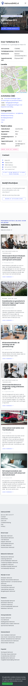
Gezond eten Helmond (7, 547)
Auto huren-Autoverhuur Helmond (11, 637)
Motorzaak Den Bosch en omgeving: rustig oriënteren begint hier (13, 387)
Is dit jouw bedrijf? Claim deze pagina (14, 173)
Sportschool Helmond (7, 625)
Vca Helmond (5, 620)
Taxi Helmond (5, 540)
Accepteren (7, 683)
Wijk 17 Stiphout (9, 165)
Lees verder (7, 276)
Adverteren (4, 519)
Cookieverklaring (6, 522)
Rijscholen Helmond (6, 536)
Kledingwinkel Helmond (7, 622)
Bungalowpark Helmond (8, 591)
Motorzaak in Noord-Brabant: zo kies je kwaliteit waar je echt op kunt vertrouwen (13, 258)
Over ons (3, 520)
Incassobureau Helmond (8, 656)
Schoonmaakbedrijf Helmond (9, 606)
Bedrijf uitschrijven (14, 198)
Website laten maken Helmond (10, 623)
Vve (2, 122)
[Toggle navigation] (25, 3)
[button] (14, 79)
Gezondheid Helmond (7, 543)
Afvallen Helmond (6, 545)
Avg (2, 524)
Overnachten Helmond (7, 587)
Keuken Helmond (6, 618)
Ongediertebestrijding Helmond (10, 660)
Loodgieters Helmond (7, 564)
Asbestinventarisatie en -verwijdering (11, 16)
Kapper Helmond (6, 541)
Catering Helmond (6, 559)
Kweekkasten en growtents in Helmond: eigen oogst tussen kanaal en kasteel (13, 303)
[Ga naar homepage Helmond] (10, 3)
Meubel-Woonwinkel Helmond (10, 580)
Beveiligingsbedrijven (7, 118)
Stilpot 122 (5, 23)
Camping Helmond (6, 585)
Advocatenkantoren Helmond (9, 641)
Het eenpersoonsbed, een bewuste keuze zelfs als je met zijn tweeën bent (13, 473)
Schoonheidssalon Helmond (9, 560)
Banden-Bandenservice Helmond (10, 639)
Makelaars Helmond (7, 608)
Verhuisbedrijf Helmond (8, 568)
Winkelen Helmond (6, 578)
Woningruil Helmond (7, 652)
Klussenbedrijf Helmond (8, 601)
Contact (3, 517)
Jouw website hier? (10, 169)
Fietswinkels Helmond (7, 538)
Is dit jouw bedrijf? (10, 28)
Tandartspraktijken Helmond (9, 562)
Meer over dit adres (10, 149)
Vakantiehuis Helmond (7, 589)
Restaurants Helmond (7, 557)
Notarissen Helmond (7, 602)
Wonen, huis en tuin (9, 298)
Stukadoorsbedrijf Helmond (9, 566)
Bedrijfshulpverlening (7, 115)
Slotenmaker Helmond (7, 643)
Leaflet (17, 92)
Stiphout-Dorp (8, 162)
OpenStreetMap (23, 92)
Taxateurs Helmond (6, 604)
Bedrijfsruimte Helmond (8, 658)
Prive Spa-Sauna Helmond (8, 654)
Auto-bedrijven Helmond (8, 635)
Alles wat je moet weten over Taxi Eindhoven (13, 429)
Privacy (3, 526)
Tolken (3, 120)
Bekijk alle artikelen (6, 230)
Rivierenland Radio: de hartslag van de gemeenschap (10, 345)
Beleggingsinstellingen (12, 103)
